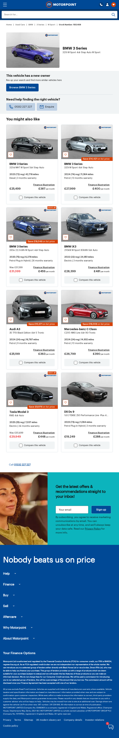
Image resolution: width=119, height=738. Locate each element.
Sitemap (28, 719)
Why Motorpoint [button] (14, 627)
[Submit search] (113, 15)
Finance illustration (44, 185)
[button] (5, 4)
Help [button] (6, 573)
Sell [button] (5, 605)
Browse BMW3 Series (22, 87)
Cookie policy (10, 725)
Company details (73, 719)
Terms (17, 719)
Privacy (7, 719)
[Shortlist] (113, 4)
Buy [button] (5, 595)
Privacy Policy (93, 528)
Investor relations (94, 719)
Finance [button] (8, 584)
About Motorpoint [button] (16, 638)
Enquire (49, 107)
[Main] (61, 5)
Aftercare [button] (9, 616)
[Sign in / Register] (107, 4)
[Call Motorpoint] (101, 4)
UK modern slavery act (48, 719)
